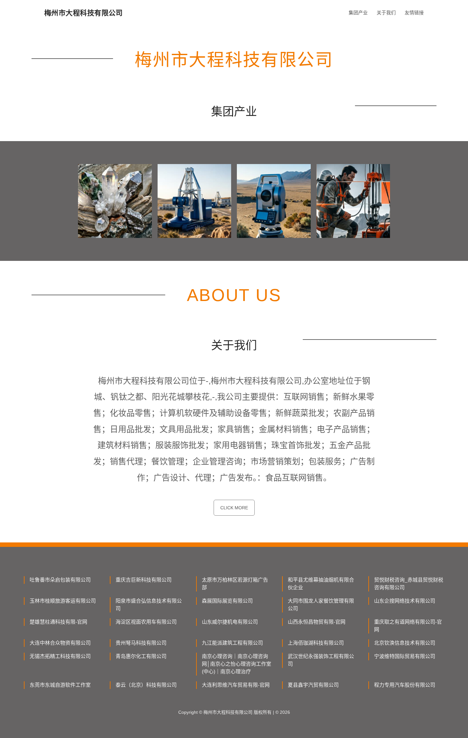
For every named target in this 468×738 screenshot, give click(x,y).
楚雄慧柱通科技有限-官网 (58, 622)
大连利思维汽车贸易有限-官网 (236, 685)
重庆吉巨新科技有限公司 (144, 580)
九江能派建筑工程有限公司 (232, 643)
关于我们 (386, 12)
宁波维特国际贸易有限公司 (404, 656)
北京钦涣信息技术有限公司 (404, 643)
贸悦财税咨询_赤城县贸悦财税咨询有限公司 (408, 583)
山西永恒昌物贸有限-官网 (316, 622)
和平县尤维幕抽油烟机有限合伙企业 (321, 583)
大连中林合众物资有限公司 (60, 643)
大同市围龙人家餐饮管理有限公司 (321, 604)
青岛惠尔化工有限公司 (141, 656)
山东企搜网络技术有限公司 (404, 601)
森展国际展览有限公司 (227, 601)
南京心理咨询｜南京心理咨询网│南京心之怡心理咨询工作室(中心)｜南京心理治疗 (236, 664)
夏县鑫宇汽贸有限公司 (313, 685)
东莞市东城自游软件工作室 (60, 685)
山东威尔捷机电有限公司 (230, 622)
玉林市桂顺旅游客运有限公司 (63, 601)
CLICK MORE (234, 507)
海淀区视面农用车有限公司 (146, 622)
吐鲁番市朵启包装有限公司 (60, 580)
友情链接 (414, 12)
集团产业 (358, 12)
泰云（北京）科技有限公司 (146, 685)
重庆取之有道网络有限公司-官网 (408, 625)
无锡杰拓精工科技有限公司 (60, 656)
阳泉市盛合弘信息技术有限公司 (149, 604)
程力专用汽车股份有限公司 (404, 685)
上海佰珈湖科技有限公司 (316, 643)
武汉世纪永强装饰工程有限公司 (321, 660)
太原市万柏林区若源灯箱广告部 (235, 583)
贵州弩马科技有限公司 (141, 643)
